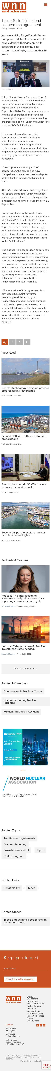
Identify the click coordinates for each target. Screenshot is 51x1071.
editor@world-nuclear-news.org (13, 1041)
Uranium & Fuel (33, 1011)
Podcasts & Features (8, 606)
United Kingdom (14, 856)
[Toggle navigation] (45, 4)
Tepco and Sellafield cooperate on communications (25, 921)
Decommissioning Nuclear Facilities (20, 701)
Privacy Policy (26, 1061)
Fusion (30, 1019)
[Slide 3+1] (33, 770)
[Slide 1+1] (23, 770)
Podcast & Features (35, 1016)
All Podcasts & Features (24, 669)
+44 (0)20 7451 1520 (15, 1044)
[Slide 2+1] (28, 770)
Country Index (33, 1021)
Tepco (31, 888)
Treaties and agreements (19, 838)
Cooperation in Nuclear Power (23, 691)
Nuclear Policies (34, 1006)
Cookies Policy (39, 1061)
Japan (40, 850)
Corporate (31, 1009)
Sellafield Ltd (12, 888)
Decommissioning (15, 844)
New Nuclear (32, 1001)
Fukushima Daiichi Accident (21, 711)
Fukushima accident (16, 850)
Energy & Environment (32, 998)
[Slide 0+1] (18, 770)
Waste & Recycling (35, 1014)
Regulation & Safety (35, 1004)
